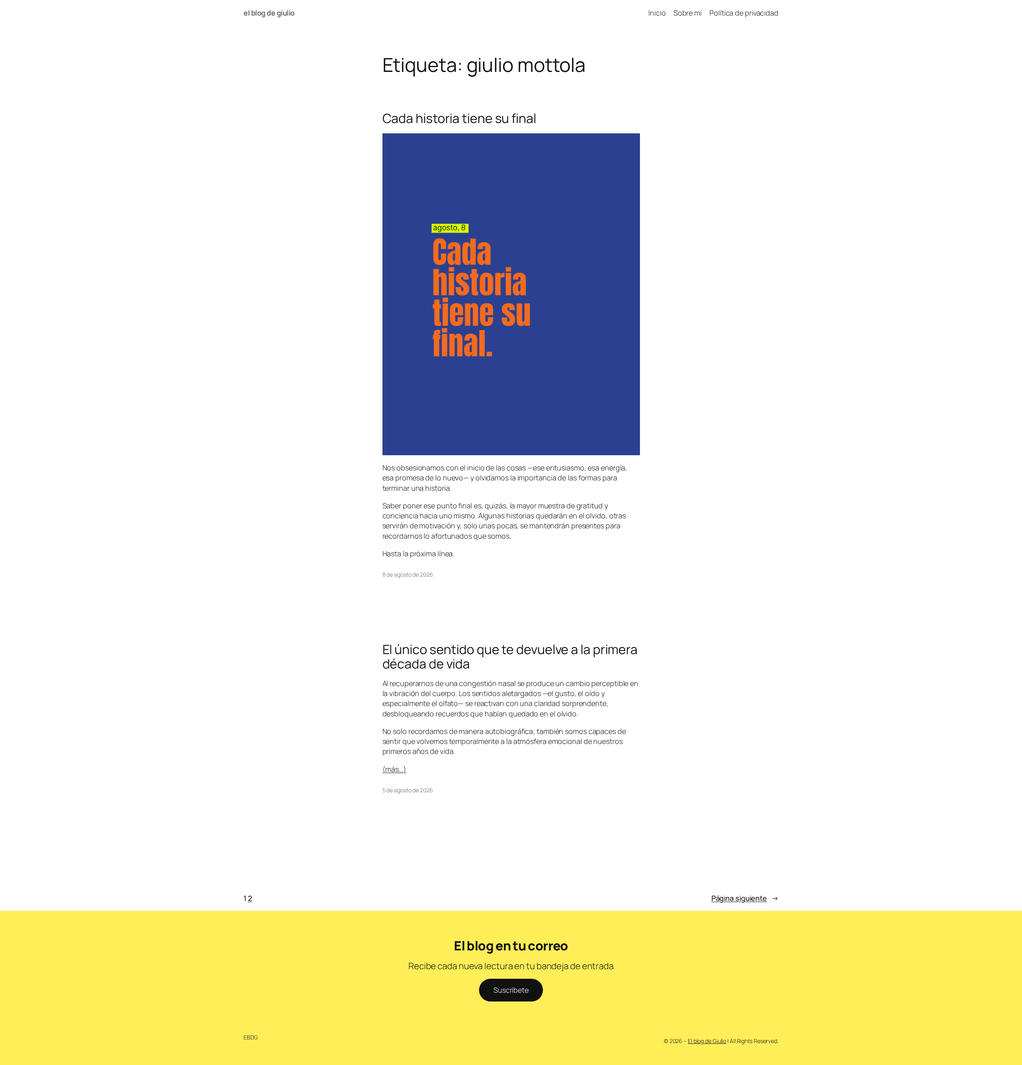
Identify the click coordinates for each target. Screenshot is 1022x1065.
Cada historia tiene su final (459, 118)
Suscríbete (511, 990)
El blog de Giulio (707, 1041)
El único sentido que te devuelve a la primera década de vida (510, 656)
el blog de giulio (269, 13)
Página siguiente (744, 898)
